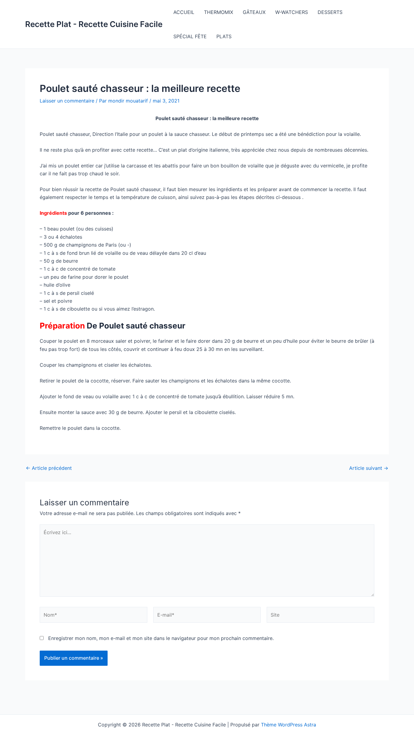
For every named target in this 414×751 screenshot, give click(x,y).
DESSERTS (330, 12)
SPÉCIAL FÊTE (190, 36)
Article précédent (49, 468)
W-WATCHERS (291, 12)
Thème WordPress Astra (288, 725)
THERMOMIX (218, 12)
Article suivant (368, 468)
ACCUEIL (183, 12)
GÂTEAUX (254, 12)
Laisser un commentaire (67, 101)
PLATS (224, 36)
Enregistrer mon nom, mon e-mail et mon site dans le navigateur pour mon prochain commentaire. (161, 638)
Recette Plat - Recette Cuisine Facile (93, 24)
